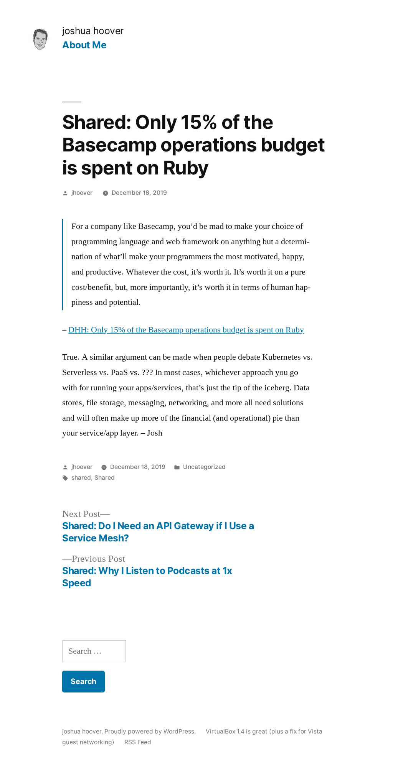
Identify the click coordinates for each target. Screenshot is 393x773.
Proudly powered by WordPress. (150, 731)
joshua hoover (93, 30)
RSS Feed (137, 742)
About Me (84, 45)
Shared (104, 477)
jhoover (81, 192)
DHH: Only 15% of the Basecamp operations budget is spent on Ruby (186, 329)
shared (81, 477)
